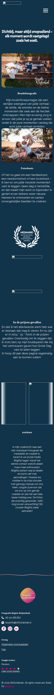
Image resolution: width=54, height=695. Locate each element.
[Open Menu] (47, 10)
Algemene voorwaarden (15, 644)
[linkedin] (16, 628)
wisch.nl (9, 686)
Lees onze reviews (11, 671)
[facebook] (4, 628)
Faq (4, 649)
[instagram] (10, 628)
